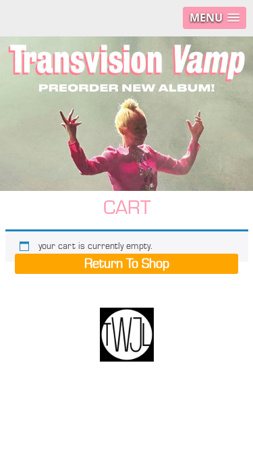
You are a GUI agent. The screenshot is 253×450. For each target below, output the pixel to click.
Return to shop (126, 263)
